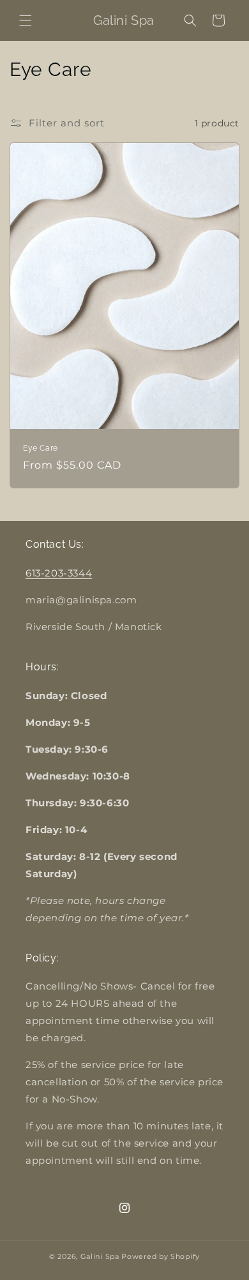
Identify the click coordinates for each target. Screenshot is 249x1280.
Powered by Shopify (160, 1256)
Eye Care (40, 448)
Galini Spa (99, 1256)
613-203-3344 (59, 573)
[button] (25, 20)
